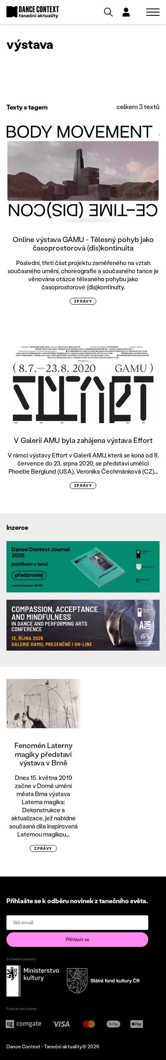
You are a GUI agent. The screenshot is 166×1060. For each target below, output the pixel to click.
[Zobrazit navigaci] (153, 12)
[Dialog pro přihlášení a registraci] (126, 12)
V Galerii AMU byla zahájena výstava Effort (83, 440)
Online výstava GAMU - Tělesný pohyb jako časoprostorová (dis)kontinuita (83, 243)
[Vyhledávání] (108, 12)
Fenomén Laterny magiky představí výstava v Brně (44, 753)
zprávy (83, 301)
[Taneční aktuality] (32, 12)
